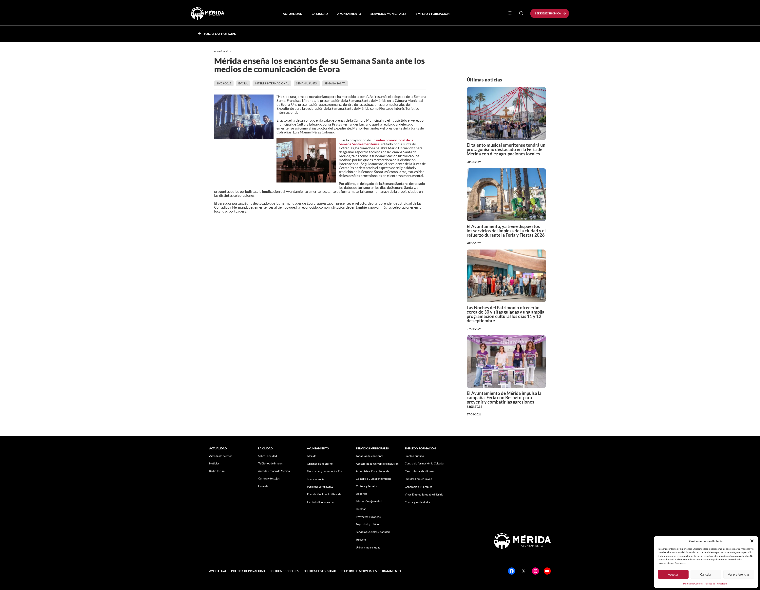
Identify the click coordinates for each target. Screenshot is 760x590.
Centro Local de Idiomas (419, 471)
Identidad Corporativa (320, 502)
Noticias (227, 51)
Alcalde (311, 456)
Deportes (361, 493)
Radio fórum (217, 471)
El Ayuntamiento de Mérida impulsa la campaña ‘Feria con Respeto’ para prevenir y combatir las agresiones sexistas (504, 399)
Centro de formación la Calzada (424, 463)
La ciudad (320, 13)
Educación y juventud (369, 501)
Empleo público (414, 456)
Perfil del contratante (320, 486)
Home (217, 51)
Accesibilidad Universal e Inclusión (377, 463)
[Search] (521, 13)
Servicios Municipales (388, 13)
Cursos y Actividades (417, 502)
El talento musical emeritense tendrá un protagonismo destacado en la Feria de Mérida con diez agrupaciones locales (506, 149)
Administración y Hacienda (372, 471)
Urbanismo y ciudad (368, 547)
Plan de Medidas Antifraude (324, 494)
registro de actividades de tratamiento (371, 571)
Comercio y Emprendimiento (373, 478)
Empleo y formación (432, 13)
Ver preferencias (739, 574)
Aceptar (673, 574)
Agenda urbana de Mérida (274, 471)
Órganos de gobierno (320, 463)
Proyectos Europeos (368, 516)
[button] (752, 541)
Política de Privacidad (716, 583)
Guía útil (263, 486)
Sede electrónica (548, 13)
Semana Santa (306, 83)
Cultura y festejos (269, 478)
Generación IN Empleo (418, 486)
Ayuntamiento (349, 13)
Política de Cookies (693, 583)
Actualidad (292, 13)
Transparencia (315, 479)
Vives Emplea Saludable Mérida (424, 494)
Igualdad (361, 509)
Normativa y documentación (324, 471)
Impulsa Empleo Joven (418, 478)
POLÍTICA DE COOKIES (284, 571)
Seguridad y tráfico (367, 524)
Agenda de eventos (220, 456)
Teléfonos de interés (270, 463)
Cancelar (706, 574)
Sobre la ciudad (267, 456)
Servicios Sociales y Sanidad (373, 531)
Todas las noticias (220, 33)
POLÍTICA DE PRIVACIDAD (248, 571)
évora (243, 83)
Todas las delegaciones (369, 456)
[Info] (510, 13)
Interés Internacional (272, 83)
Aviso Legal (217, 571)
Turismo (361, 539)
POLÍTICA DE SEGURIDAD (319, 571)
